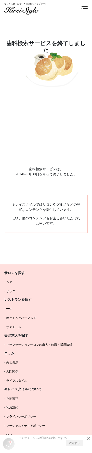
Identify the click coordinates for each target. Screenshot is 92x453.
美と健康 (12, 362)
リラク (10, 291)
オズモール (13, 327)
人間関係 (12, 371)
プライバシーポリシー (21, 416)
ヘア (9, 282)
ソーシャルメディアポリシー (25, 426)
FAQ (9, 435)
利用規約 (12, 407)
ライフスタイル (16, 380)
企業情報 (12, 398)
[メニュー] (81, 8)
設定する (74, 443)
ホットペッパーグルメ (21, 318)
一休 (9, 308)
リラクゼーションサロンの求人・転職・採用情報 (39, 345)
